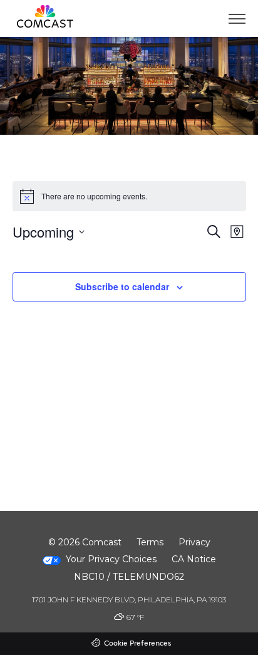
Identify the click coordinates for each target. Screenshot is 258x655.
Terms (150, 542)
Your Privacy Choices (111, 559)
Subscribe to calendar (122, 286)
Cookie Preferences (137, 643)
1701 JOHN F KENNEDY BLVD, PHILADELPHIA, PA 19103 (129, 599)
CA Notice (194, 559)
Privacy (194, 542)
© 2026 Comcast (84, 542)
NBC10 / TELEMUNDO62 (129, 576)
